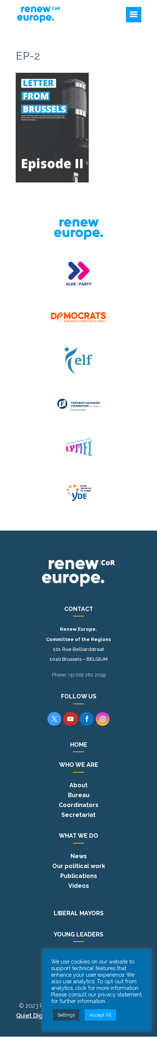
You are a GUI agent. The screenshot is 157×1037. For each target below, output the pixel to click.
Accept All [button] (100, 1015)
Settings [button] (66, 1015)
